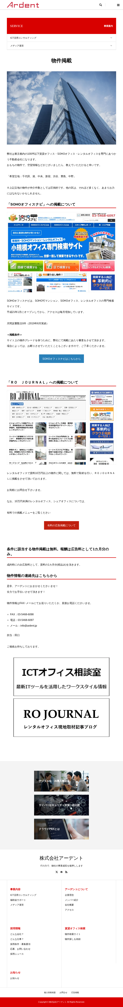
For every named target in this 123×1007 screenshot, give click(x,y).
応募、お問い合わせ (20, 949)
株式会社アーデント (61, 858)
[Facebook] (61, 872)
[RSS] (66, 872)
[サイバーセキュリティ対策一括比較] (61, 814)
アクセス (69, 910)
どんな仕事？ (17, 939)
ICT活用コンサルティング (23, 38)
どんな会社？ (17, 934)
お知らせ (14, 978)
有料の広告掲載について (61, 525)
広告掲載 (75, 992)
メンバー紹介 (71, 900)
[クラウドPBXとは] (61, 838)
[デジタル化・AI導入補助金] (61, 790)
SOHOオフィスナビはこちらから (61, 358)
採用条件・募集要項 (20, 944)
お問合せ (63, 992)
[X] (57, 872)
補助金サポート (18, 900)
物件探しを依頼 (73, 939)
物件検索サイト (73, 934)
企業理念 (69, 895)
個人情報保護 (50, 992)
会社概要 (69, 905)
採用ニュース (17, 954)
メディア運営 (17, 45)
